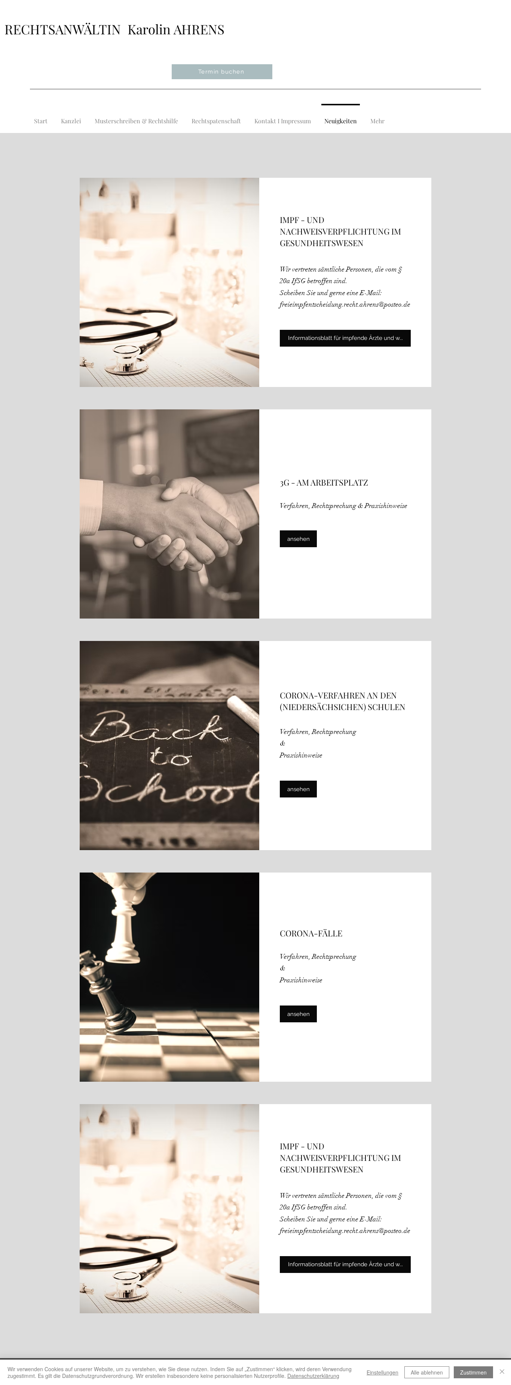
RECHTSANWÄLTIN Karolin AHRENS (114, 29)
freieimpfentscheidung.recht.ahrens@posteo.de (345, 304)
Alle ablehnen (427, 1372)
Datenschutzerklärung (313, 1375)
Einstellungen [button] (382, 1372)
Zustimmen (473, 1372)
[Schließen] (502, 1372)
